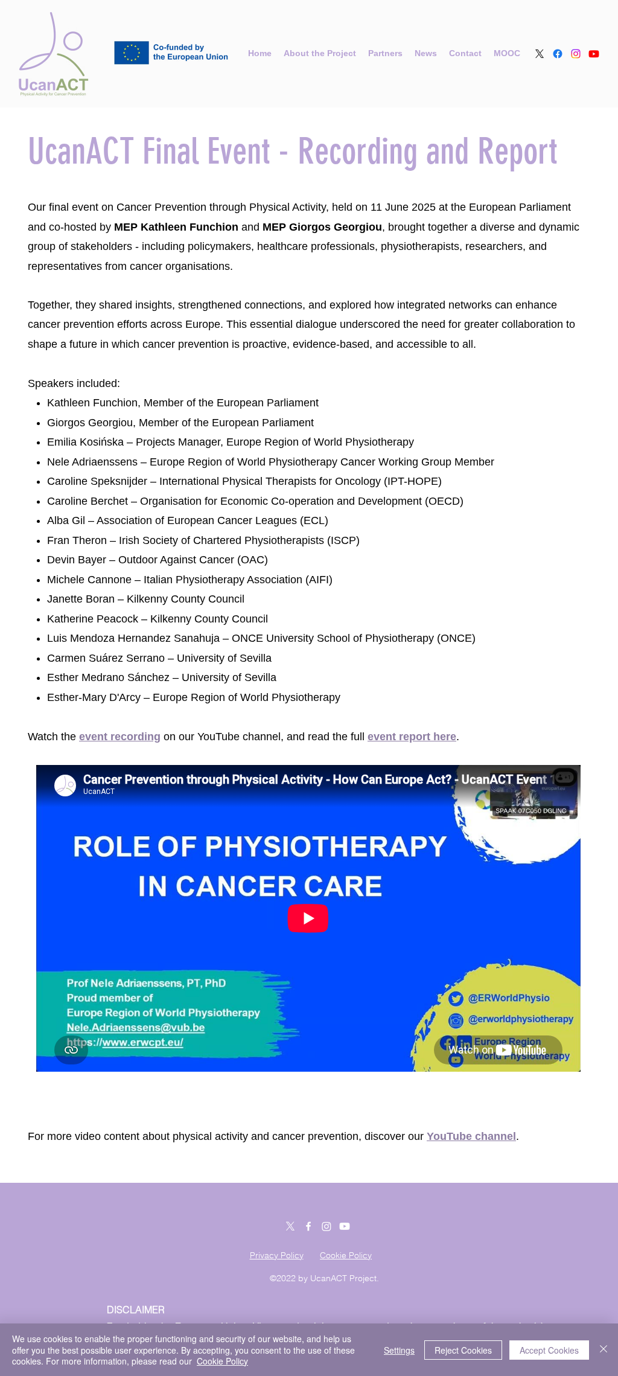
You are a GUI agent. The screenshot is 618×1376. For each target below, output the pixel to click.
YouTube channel (471, 1136)
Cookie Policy (222, 1361)
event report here (412, 737)
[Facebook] (558, 54)
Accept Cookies (549, 1350)
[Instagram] (576, 54)
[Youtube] (594, 54)
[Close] (603, 1349)
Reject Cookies (463, 1350)
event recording (120, 737)
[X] (540, 54)
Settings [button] (399, 1350)
